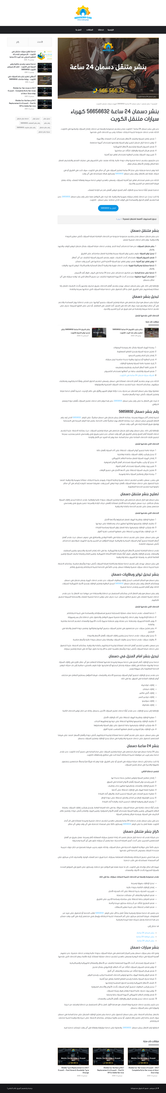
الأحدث (40, 42)
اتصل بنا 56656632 (108, 208)
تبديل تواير (36, 118)
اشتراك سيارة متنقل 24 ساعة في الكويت (137, 375)
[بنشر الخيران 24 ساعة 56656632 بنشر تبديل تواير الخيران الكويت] (99, 333)
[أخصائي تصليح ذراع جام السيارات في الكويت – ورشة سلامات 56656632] (45, 80)
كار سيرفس (153, 1088)
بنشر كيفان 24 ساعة (145, 941)
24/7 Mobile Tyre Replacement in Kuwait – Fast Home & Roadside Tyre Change (73, 1070)
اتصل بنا (78, 30)
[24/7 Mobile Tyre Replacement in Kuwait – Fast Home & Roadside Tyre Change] (73, 1056)
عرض (119, 219)
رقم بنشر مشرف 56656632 (26, 127)
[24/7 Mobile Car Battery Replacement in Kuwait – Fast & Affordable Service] (108, 1056)
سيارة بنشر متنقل (44, 132)
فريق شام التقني (14, 1088)
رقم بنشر (47, 123)
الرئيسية (111, 30)
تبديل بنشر (46, 118)
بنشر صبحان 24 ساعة (145, 933)
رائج (17, 42)
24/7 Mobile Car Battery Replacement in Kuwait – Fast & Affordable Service (110, 1070)
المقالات (89, 30)
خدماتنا (101, 30)
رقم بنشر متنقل (45, 127)
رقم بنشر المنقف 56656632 (30, 123)
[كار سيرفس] (83, 13)
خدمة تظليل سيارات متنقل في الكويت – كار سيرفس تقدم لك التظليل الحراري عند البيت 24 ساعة (23, 54)
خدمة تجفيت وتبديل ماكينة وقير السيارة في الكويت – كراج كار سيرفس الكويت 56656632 (21, 66)
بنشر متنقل (146, 104)
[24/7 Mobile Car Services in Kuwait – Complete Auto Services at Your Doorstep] (143, 1056)
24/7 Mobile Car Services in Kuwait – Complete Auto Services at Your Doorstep (144, 1070)
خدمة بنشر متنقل (23, 118)
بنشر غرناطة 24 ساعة (145, 937)
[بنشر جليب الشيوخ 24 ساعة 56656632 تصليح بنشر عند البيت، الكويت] (151, 333)
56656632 (119, 174)
